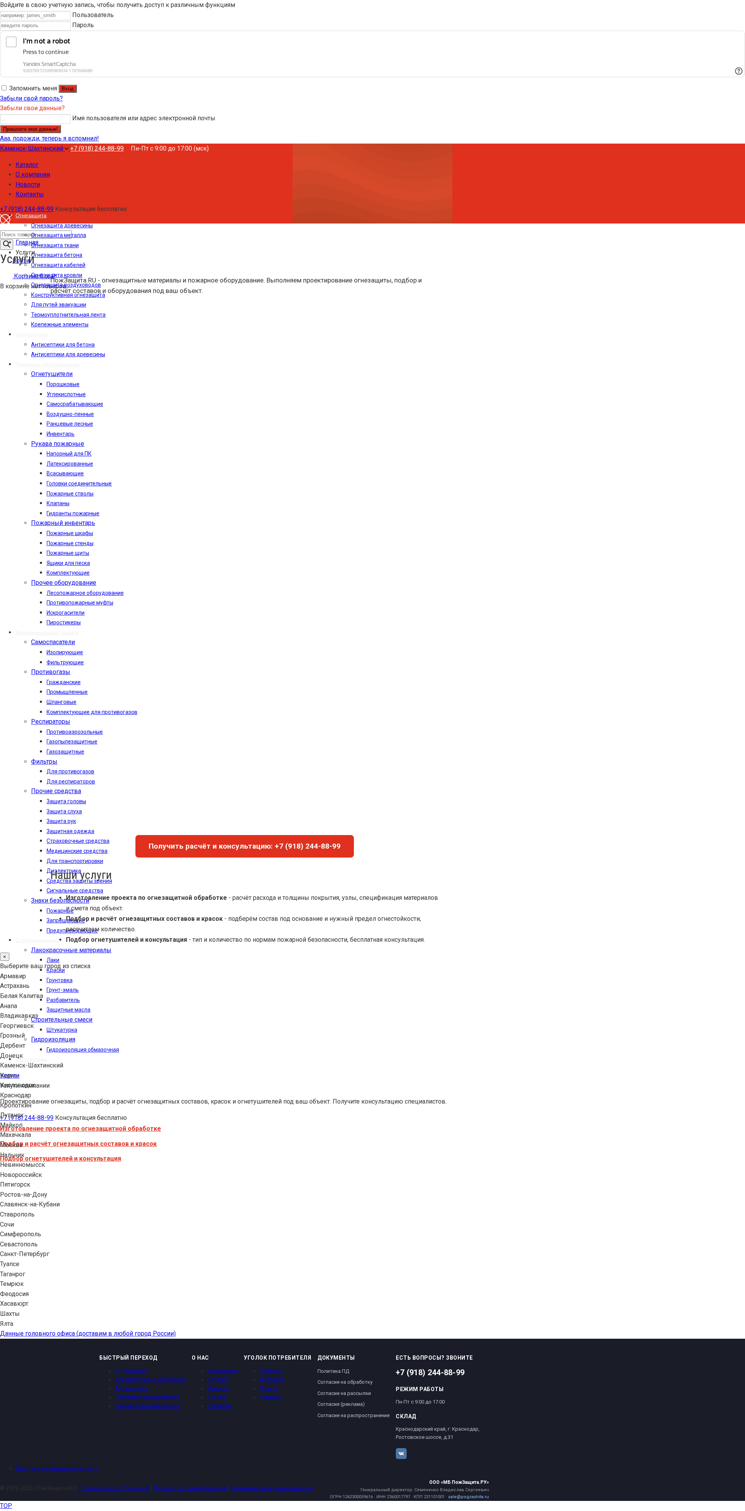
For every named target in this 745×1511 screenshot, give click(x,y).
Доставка (271, 1379)
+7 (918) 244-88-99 (97, 148)
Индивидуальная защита (147, 1406)
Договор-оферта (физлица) (114, 1488)
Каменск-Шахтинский (32, 148)
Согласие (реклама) (341, 1404)
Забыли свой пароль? (31, 98)
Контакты (219, 1406)
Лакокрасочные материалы (150, 1379)
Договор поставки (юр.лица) (190, 1488)
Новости (218, 1388)
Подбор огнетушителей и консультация (60, 1158)
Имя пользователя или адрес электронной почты (143, 118)
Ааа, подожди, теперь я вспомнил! (49, 138)
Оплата (268, 1388)
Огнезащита (131, 1371)
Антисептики (131, 1388)
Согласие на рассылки (344, 1393)
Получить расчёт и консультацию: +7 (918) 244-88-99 (245, 846)
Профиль (270, 1371)
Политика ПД (333, 1371)
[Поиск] (6, 244)
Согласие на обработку (344, 1382)
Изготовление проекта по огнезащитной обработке (80, 1128)
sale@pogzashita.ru (468, 1496)
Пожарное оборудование (147, 1397)
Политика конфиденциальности (57, 1469)
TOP (6, 1505)
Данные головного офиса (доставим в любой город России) (88, 1333)
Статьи (216, 1397)
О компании (222, 1371)
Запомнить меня (33, 88)
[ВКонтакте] (401, 1453)
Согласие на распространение (353, 1415)
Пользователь (93, 15)
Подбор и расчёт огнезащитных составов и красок (78, 1143)
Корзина (270, 1397)
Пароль (83, 25)
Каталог (217, 1379)
